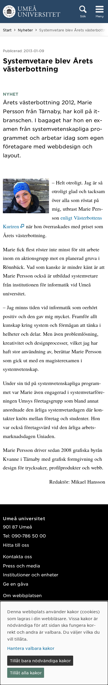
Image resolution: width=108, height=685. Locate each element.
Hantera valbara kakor (30, 648)
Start (7, 30)
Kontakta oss (17, 556)
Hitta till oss (16, 545)
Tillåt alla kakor (26, 672)
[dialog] (54, 643)
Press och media (21, 565)
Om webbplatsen (22, 595)
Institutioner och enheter (30, 574)
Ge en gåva (15, 583)
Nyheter (25, 30)
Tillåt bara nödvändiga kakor (40, 660)
